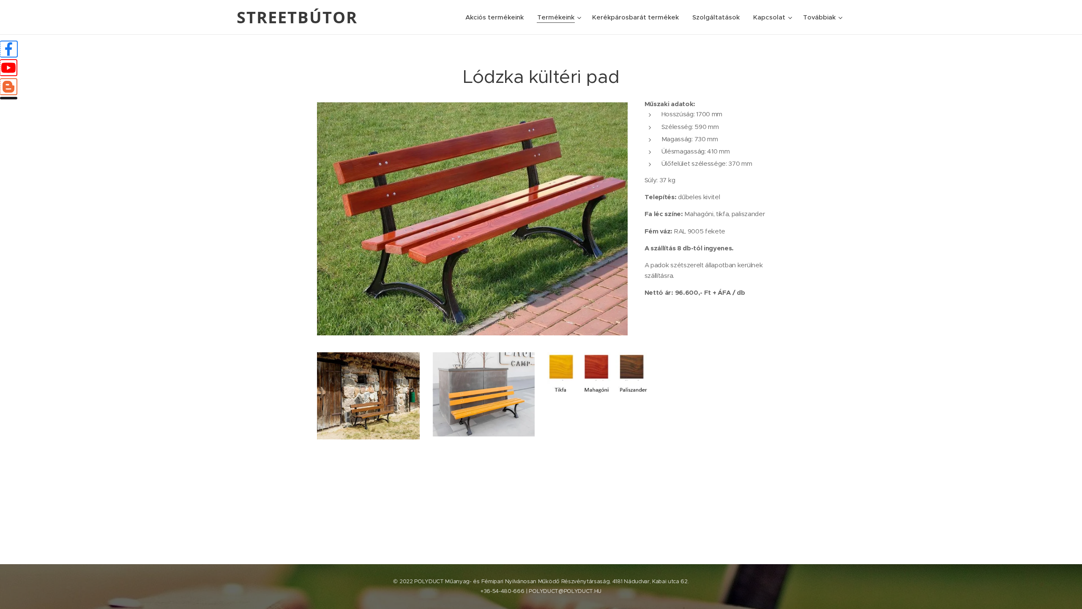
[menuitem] (496, 17)
